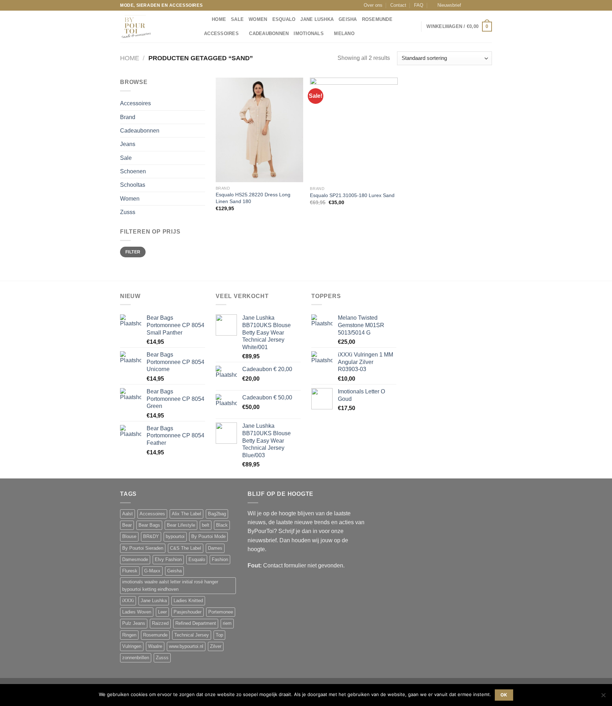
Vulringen (131, 646)
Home (129, 58)
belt (205, 525)
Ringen (129, 635)
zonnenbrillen (135, 657)
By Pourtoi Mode (208, 536)
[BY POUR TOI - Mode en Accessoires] (155, 27)
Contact (398, 5)
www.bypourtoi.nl (186, 646)
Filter (132, 252)
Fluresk (129, 570)
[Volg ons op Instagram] (475, 5)
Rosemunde (377, 19)
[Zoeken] (204, 19)
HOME (219, 19)
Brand (127, 117)
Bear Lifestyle (181, 525)
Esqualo (284, 19)
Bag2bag (217, 513)
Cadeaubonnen (269, 33)
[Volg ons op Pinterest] (489, 5)
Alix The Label (186, 513)
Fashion (220, 559)
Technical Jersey (191, 635)
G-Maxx (152, 570)
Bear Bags (149, 525)
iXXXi (128, 600)
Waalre (155, 646)
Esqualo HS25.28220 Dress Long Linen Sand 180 (253, 198)
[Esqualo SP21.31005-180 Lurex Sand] (353, 130)
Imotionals (309, 33)
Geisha (348, 19)
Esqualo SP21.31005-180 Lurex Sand (352, 195)
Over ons (373, 5)
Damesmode (135, 559)
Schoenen (133, 171)
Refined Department (195, 623)
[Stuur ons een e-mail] (482, 5)
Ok (504, 694)
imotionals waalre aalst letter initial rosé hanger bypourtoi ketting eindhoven (170, 585)
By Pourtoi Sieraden (142, 548)
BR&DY (151, 536)
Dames (215, 548)
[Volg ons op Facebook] (468, 5)
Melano (344, 33)
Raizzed (160, 623)
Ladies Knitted (188, 600)
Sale (237, 19)
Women (258, 19)
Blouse (129, 536)
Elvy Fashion (168, 559)
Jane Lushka (317, 19)
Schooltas (132, 185)
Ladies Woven (136, 612)
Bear (127, 525)
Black (222, 525)
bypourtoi (175, 536)
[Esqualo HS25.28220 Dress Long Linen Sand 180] (259, 130)
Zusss (127, 212)
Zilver (215, 646)
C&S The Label (185, 548)
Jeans (127, 144)
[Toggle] (202, 103)
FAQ (418, 5)
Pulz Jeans (133, 623)
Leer (162, 612)
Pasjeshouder (188, 612)
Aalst (127, 513)
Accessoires (221, 33)
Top (219, 635)
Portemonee (220, 612)
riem (227, 623)
